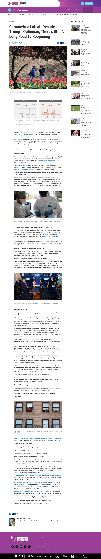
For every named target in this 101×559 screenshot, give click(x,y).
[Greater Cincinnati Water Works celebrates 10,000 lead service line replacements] (75, 28)
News (9, 14)
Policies (57, 546)
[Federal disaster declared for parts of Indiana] (75, 63)
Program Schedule (41, 543)
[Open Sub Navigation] (12, 14)
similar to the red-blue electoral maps (24, 169)
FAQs (75, 543)
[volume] (14, 10)
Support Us (59, 14)
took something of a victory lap (22, 134)
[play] (10, 10)
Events (56, 537)
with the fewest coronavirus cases (47, 160)
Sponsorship (68, 14)
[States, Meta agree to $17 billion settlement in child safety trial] (75, 52)
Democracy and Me (59, 543)
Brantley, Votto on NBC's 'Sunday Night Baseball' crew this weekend (86, 97)
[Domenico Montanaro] (12, 522)
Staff (74, 546)
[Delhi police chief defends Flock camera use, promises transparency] (75, 121)
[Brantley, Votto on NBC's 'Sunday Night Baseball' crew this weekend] (75, 96)
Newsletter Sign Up (41, 546)
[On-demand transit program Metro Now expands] (75, 42)
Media (82, 93)
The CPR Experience (41, 537)
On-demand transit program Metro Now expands (86, 42)
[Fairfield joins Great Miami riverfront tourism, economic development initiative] (75, 84)
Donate (89, 3)
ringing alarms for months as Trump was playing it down (46, 352)
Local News (83, 25)
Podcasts (31, 14)
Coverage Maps (77, 540)
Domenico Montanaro (18, 42)
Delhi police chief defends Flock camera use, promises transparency (86, 123)
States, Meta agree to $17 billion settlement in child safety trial (86, 53)
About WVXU (40, 540)
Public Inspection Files (78, 537)
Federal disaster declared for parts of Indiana (85, 63)
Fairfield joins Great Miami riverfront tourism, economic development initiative (86, 85)
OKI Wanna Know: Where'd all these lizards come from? (85, 74)
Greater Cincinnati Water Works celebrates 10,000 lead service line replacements (86, 30)
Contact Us (57, 540)
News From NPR (13, 21)
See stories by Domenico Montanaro (27, 523)
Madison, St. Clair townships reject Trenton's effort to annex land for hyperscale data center (86, 110)
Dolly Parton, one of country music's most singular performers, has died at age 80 (86, 135)
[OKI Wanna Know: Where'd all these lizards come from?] (75, 73)
